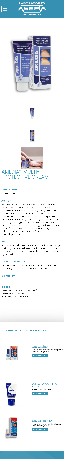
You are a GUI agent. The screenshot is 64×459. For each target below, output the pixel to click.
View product (40, 355)
